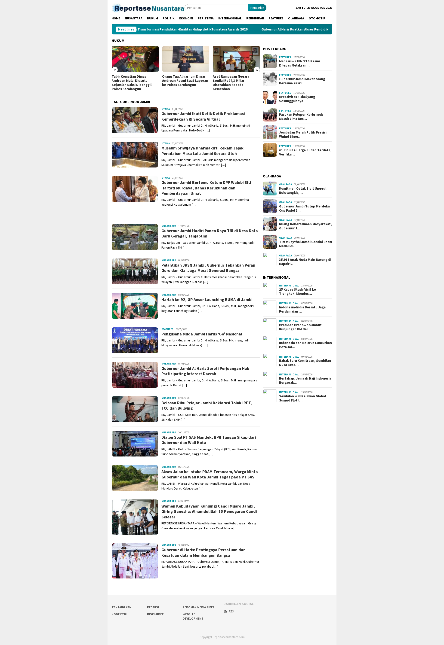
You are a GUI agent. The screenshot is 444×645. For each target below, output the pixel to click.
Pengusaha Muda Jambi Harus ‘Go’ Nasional (201, 334)
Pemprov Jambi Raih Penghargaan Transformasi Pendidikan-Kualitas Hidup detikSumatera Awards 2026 (143, 29)
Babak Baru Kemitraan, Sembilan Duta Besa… (305, 363)
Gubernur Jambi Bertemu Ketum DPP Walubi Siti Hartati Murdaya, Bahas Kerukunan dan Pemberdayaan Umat (206, 188)
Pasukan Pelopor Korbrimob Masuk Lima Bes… (301, 116)
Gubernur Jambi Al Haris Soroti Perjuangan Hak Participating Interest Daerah (205, 371)
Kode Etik (119, 614)
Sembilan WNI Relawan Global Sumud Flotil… (302, 398)
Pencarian (257, 8)
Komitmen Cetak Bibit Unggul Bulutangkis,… (302, 190)
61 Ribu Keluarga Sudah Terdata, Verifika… (305, 152)
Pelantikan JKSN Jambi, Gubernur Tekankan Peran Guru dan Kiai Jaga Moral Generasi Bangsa (208, 267)
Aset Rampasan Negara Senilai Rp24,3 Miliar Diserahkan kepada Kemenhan (231, 82)
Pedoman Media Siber (199, 607)
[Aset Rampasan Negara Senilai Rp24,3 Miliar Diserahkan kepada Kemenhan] (236, 59)
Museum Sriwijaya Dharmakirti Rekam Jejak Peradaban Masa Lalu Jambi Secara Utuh (202, 150)
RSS (231, 611)
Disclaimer (155, 614)
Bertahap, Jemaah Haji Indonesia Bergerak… (305, 380)
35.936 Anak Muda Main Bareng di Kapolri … (305, 261)
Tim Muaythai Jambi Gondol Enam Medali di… (305, 244)
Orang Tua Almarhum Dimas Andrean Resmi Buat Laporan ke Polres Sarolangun (185, 80)
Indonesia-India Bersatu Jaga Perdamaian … (302, 309)
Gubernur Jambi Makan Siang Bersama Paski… (302, 81)
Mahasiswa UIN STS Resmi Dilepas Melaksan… (299, 63)
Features (167, 329)
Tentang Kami (122, 607)
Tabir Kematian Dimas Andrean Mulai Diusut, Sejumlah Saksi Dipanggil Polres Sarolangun (131, 82)
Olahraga (285, 184)
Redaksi (153, 607)
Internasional (289, 285)
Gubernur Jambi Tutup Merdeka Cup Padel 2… (304, 208)
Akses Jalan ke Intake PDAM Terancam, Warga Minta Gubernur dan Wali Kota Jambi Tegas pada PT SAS (209, 474)
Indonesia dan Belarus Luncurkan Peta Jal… (305, 345)
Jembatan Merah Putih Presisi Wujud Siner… (303, 134)
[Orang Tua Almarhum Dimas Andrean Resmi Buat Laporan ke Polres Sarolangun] (185, 59)
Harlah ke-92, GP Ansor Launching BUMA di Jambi (207, 299)
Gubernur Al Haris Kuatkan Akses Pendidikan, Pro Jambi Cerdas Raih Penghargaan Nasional (311, 29)
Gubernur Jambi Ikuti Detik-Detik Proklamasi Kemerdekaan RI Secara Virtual (203, 116)
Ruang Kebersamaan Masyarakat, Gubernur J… (305, 226)
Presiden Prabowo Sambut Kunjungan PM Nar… (300, 327)
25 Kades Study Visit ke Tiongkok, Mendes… (297, 291)
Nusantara (168, 226)
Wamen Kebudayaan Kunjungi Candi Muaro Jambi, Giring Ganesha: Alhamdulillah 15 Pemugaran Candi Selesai (209, 511)
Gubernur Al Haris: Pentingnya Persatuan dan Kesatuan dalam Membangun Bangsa (203, 552)
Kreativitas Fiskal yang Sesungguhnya (297, 98)
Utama (165, 109)
